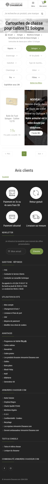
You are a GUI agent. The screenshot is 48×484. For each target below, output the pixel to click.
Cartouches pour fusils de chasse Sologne (22, 38)
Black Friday (8, 369)
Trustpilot (5, 177)
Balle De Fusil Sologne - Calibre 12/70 (12, 119)
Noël (6, 374)
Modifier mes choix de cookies (15, 325)
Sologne (20, 35)
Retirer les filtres (36, 83)
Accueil (10, 35)
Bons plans (8, 365)
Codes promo (9, 353)
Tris (10, 77)
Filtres (34, 77)
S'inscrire (36, 251)
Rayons (11, 48)
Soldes (6, 361)
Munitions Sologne (33, 35)
